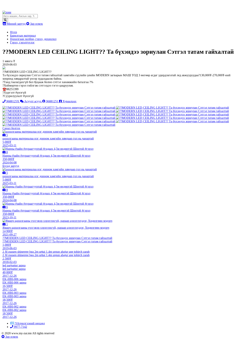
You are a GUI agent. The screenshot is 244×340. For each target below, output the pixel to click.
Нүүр (13, 32)
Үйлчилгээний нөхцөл (30, 323)
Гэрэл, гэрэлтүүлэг (22, 42)
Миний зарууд (16, 23)
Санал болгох (11, 128)
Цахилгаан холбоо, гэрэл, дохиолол (33, 39)
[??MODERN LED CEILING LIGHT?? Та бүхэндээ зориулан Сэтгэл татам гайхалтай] (59, 107)
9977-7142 (20, 326)
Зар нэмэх (36, 23)
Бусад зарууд (10, 166)
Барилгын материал (23, 35)
